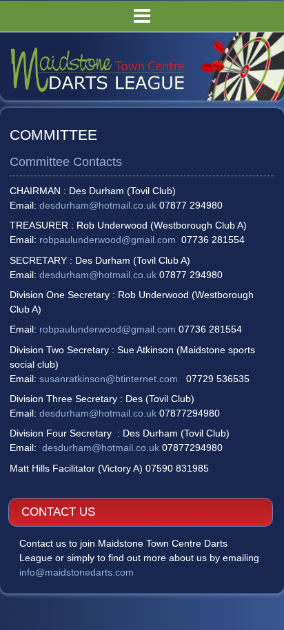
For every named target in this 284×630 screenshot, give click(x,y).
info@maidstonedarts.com (76, 572)
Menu (142, 16)
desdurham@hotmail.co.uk (97, 205)
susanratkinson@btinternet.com (108, 378)
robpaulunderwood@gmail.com (107, 239)
